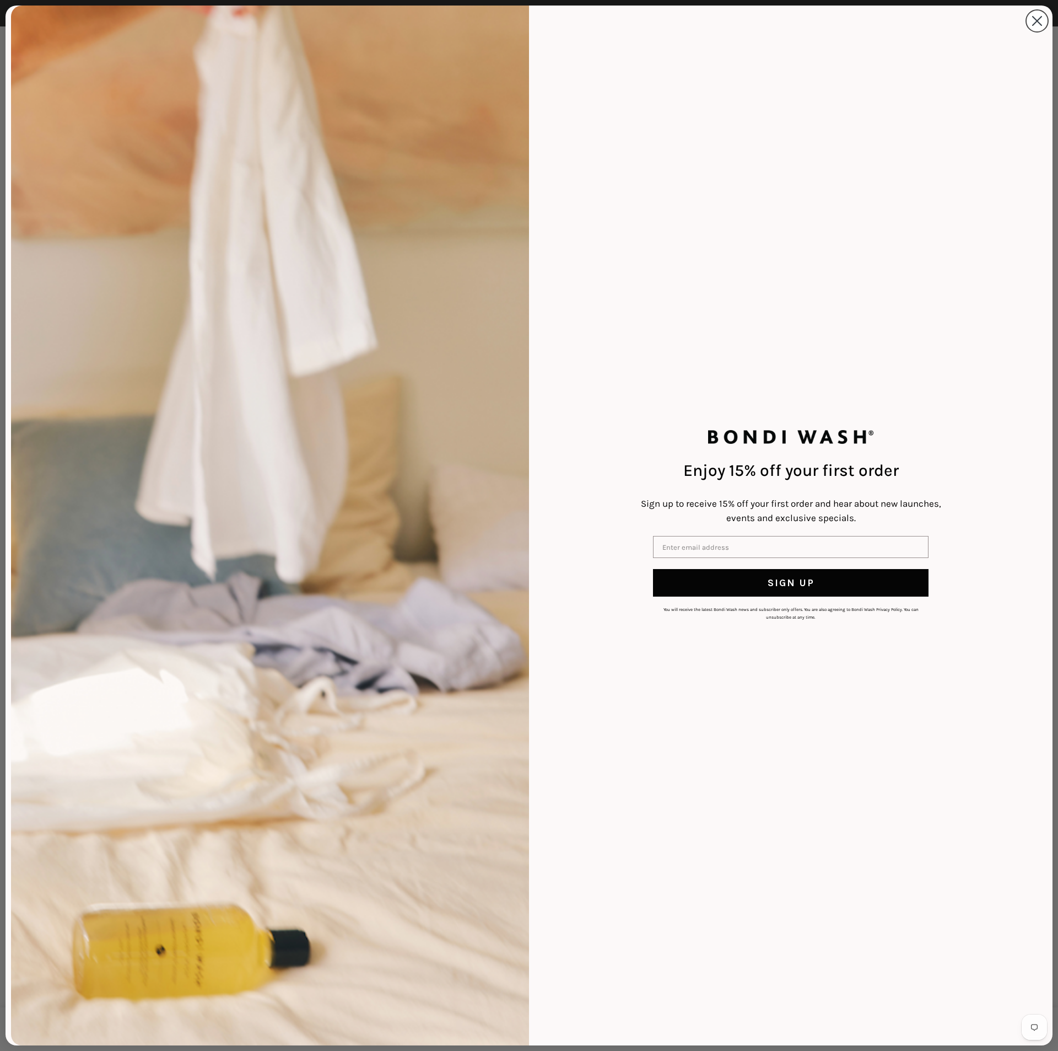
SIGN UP (791, 583)
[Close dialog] (1037, 21)
